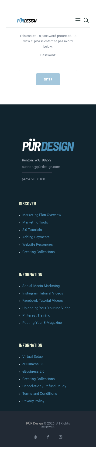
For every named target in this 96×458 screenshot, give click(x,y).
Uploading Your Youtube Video (46, 308)
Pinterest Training (36, 315)
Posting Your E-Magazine (42, 323)
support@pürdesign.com (41, 167)
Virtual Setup (32, 356)
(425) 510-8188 (33, 179)
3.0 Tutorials (32, 230)
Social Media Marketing (41, 286)
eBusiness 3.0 (33, 364)
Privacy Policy (33, 401)
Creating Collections (38, 252)
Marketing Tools (35, 222)
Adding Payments (36, 237)
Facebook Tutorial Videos (42, 300)
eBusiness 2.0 (33, 371)
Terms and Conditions (39, 393)
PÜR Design (34, 423)
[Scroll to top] (91, 453)
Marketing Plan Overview (41, 215)
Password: (48, 55)
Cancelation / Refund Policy (44, 386)
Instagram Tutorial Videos (42, 293)
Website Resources (37, 244)
